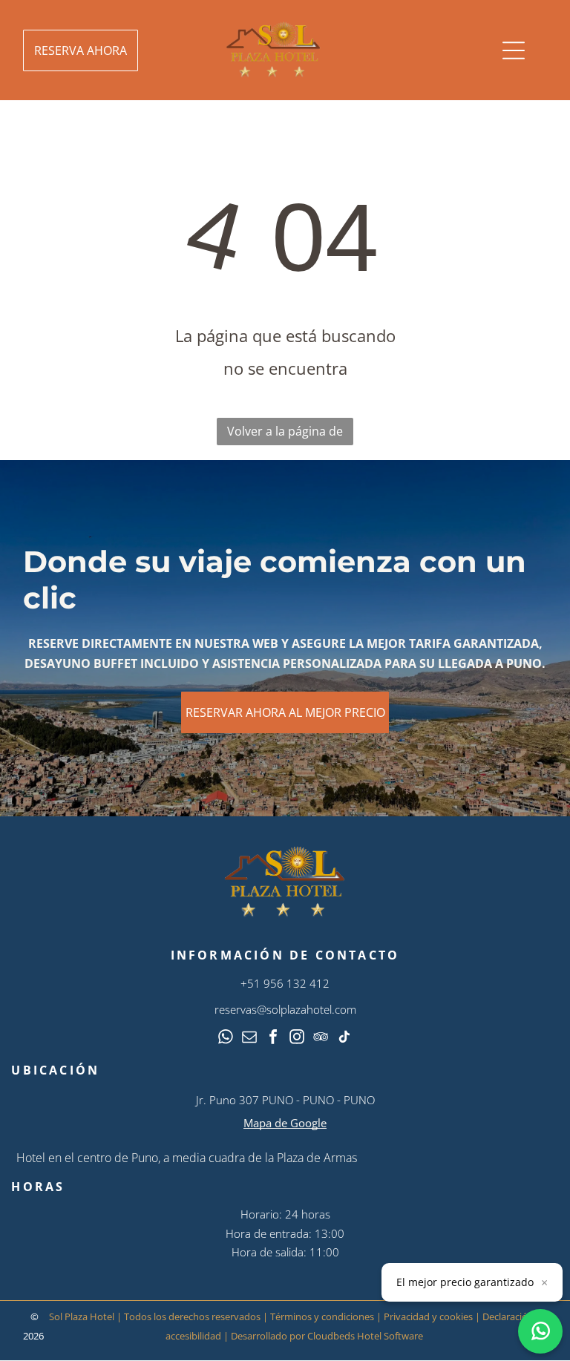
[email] (249, 1039)
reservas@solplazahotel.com (285, 1009)
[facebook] (273, 1039)
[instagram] (297, 1039)
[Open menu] (513, 50)
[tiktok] (344, 1039)
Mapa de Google (285, 1122)
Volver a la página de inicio (285, 434)
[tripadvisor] (320, 1039)
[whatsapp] (225, 1039)
